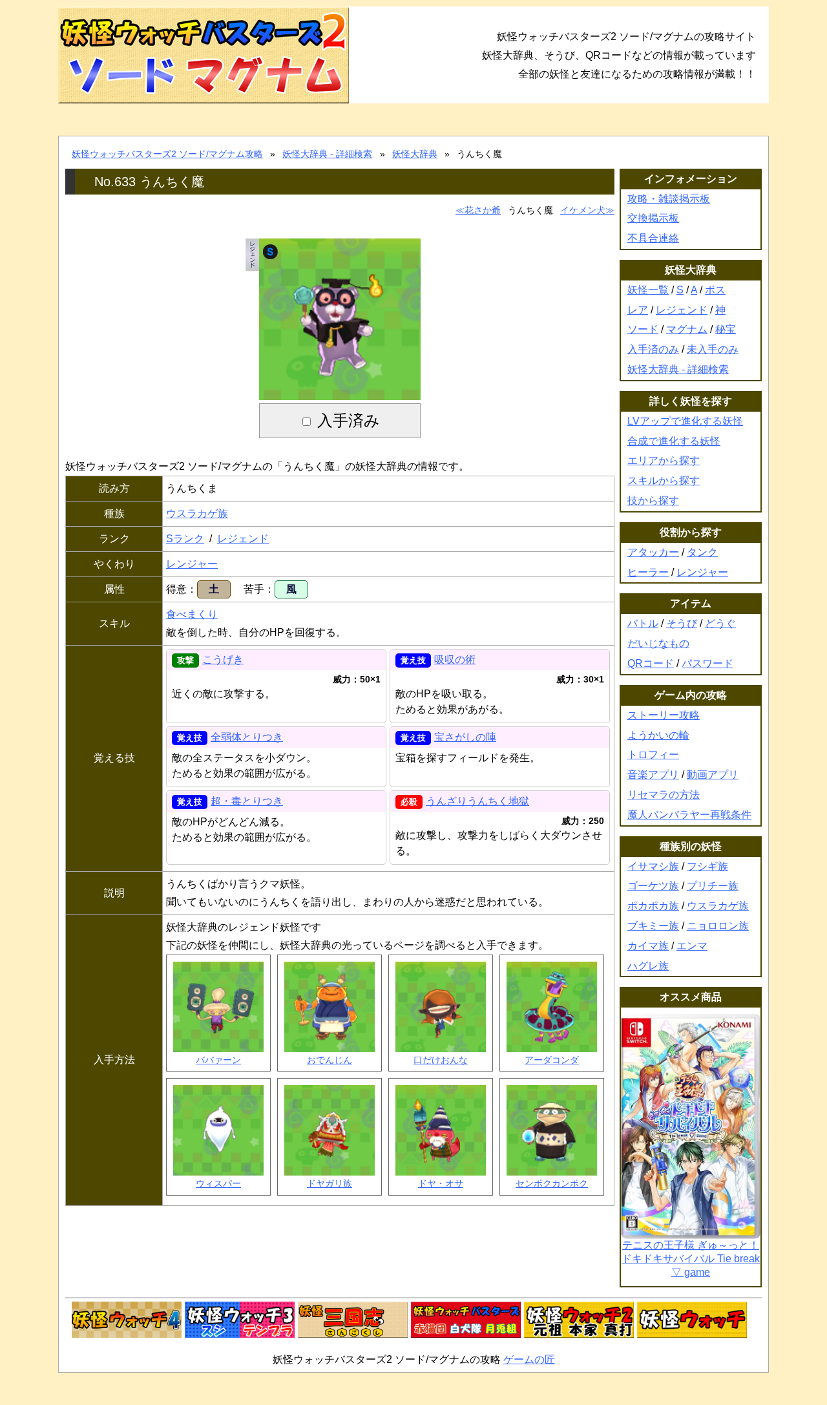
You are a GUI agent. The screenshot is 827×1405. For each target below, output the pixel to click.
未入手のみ (712, 349)
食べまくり (192, 614)
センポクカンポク (552, 1183)
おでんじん (329, 1060)
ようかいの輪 (658, 735)
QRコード (650, 663)
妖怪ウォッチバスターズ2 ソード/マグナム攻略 (167, 154)
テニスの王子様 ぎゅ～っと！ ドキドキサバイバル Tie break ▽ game (691, 1259)
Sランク (185, 538)
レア (637, 309)
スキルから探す (663, 480)
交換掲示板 (653, 218)
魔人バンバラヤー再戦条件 (689, 814)
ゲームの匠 (529, 1359)
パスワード (707, 663)
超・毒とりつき (247, 801)
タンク (702, 552)
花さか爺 (483, 210)
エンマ (691, 945)
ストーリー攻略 (663, 715)
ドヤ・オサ (440, 1183)
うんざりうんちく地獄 (477, 801)
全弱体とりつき (247, 737)
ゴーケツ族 (653, 885)
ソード (642, 329)
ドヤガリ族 (329, 1183)
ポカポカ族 (653, 905)
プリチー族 (712, 885)
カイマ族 (648, 945)
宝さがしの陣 (465, 737)
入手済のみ (653, 349)
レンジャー (192, 563)
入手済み (348, 420)
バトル (642, 623)
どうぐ (720, 623)
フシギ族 (707, 866)
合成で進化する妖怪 (673, 441)
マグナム (686, 329)
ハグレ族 (648, 965)
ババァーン (218, 1060)
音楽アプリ (653, 774)
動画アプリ (712, 774)
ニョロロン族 (718, 925)
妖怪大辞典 (414, 154)
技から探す (653, 500)
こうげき (223, 659)
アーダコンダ (552, 1060)
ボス (715, 289)
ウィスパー (218, 1183)
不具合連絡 (653, 238)
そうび (681, 623)
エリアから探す (663, 460)
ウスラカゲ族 (197, 513)
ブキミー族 (653, 925)
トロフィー (653, 754)
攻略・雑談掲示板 (668, 198)
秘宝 (725, 329)
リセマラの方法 (663, 794)
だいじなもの (658, 643)
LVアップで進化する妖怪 (685, 421)
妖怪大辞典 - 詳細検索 (327, 154)
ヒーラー (648, 572)
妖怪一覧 (648, 289)
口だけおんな (441, 1060)
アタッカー (653, 552)
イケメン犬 (582, 210)
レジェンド (243, 538)
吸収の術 (455, 659)
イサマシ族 (653, 866)
